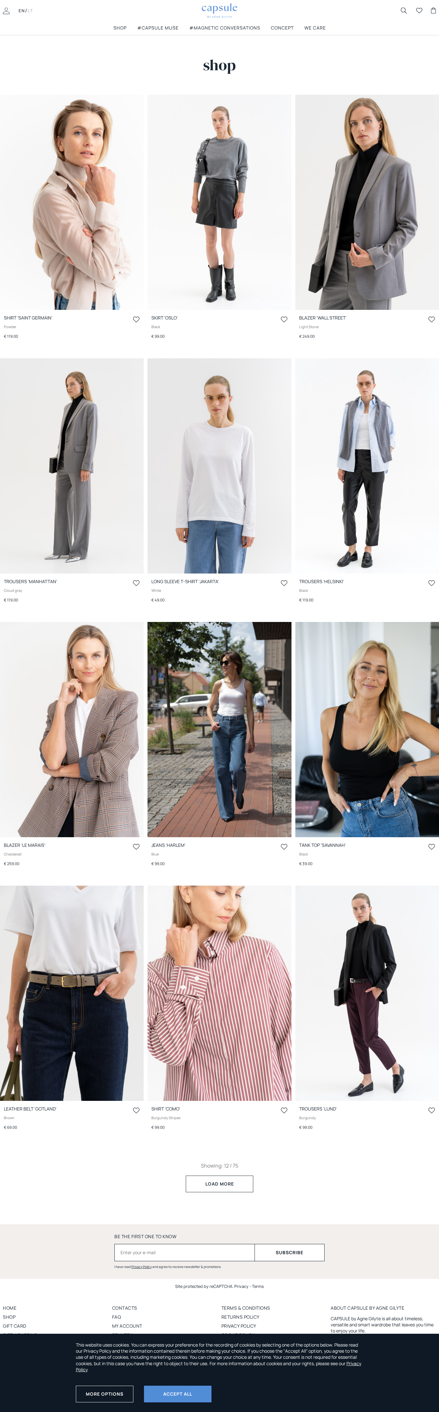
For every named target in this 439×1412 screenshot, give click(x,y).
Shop (9, 1317)
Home (9, 1308)
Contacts (124, 1308)
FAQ (116, 1317)
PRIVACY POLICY (238, 1326)
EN (22, 10)
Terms (258, 1286)
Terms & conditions (245, 1308)
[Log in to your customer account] (6, 10)
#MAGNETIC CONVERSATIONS (224, 28)
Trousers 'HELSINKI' (321, 581)
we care (315, 28)
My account (127, 1326)
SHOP (120, 28)
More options (104, 1394)
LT (30, 10)
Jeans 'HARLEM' (168, 845)
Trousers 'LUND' (318, 1109)
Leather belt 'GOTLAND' (30, 1109)
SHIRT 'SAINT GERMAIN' (28, 318)
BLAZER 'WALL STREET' (322, 318)
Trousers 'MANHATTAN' (30, 581)
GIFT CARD (14, 1326)
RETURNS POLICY (240, 1317)
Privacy (241, 1286)
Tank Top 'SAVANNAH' (322, 845)
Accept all (177, 1394)
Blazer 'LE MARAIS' (24, 845)
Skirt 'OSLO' (164, 318)
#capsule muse (158, 28)
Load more (219, 1184)
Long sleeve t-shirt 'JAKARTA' (185, 581)
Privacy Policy (141, 1266)
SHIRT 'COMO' (165, 1109)
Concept (282, 28)
